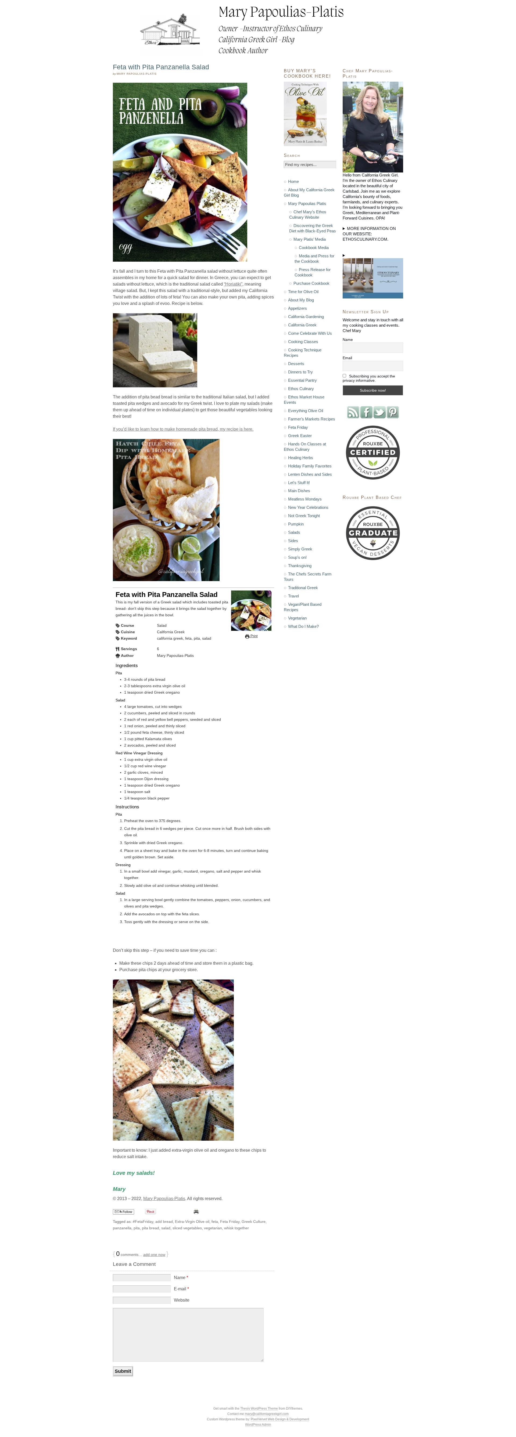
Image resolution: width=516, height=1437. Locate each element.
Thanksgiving (299, 565)
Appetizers (297, 308)
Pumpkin (296, 524)
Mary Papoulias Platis (307, 203)
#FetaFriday (143, 1221)
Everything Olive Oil (305, 410)
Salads (294, 532)
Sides (293, 540)
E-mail (181, 1289)
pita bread (150, 1228)
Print (253, 636)
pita (137, 1228)
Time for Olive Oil (303, 291)
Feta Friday (229, 1221)
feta (215, 1221)
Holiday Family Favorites (310, 466)
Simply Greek (300, 549)
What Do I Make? (303, 626)
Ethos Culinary (301, 388)
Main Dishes (299, 490)
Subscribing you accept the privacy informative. (369, 378)
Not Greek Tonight (304, 515)
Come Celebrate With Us (310, 333)
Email (347, 358)
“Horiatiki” (233, 284)
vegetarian (213, 1228)
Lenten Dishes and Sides (310, 474)
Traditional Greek (303, 587)
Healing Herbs (300, 457)
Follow (127, 1212)
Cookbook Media (314, 247)
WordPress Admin (258, 1425)
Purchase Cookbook (311, 283)
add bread (164, 1221)
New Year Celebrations (308, 507)
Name (181, 1277)
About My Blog (301, 300)
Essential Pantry (302, 380)
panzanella (122, 1228)
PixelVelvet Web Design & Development (280, 1419)
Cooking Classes (303, 341)
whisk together (236, 1228)
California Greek (302, 325)
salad (165, 1228)
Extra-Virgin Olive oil (192, 1221)
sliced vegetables (187, 1228)
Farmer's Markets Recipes (311, 419)
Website (181, 1300)
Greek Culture (254, 1221)
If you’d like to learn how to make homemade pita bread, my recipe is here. (183, 429)
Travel (293, 596)
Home (293, 181)
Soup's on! (297, 557)
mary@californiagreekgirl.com (267, 1414)
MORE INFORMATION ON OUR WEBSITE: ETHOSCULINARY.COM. (369, 234)
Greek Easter (300, 435)
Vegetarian (297, 618)
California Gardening (306, 316)
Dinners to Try (300, 372)
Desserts (296, 363)
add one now (154, 1254)
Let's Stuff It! (299, 482)
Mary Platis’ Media (309, 239)
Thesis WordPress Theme (259, 1408)
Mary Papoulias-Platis (164, 1198)
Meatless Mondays (305, 499)
